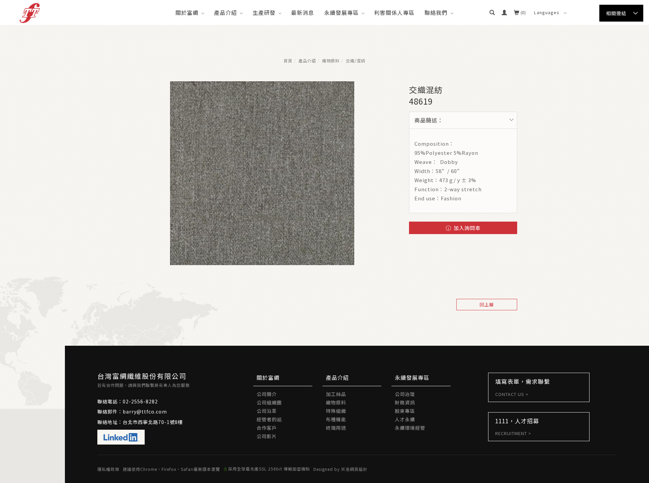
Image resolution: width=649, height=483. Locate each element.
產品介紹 (225, 12)
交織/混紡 (355, 60)
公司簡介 (267, 394)
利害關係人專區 (394, 12)
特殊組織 (336, 410)
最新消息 (302, 12)
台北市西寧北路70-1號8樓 (153, 422)
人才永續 (405, 419)
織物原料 (331, 60)
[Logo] (30, 12)
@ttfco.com (152, 411)
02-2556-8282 (140, 401)
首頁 (288, 60)
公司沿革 (267, 410)
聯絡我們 (436, 12)
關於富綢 (186, 12)
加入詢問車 (466, 227)
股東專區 (405, 410)
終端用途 (336, 427)
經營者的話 (269, 419)
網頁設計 (358, 469)
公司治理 (405, 394)
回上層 (487, 304)
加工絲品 (336, 394)
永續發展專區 (341, 12)
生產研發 (264, 12)
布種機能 (336, 419)
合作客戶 (267, 427)
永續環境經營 (410, 427)
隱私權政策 (108, 469)
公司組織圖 (269, 402)
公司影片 (267, 436)
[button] (492, 12)
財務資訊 (405, 402)
